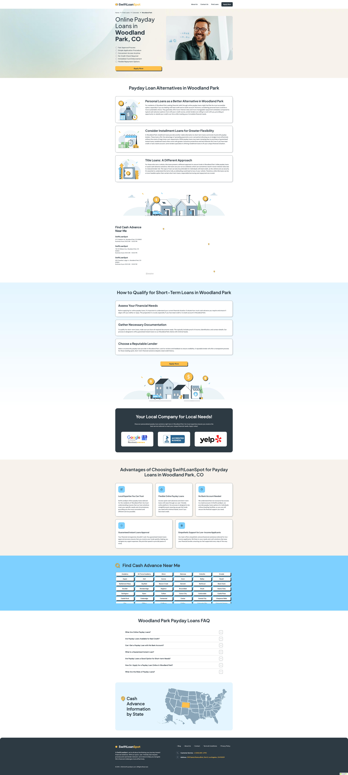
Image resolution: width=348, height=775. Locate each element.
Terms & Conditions (210, 746)
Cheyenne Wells (221, 598)
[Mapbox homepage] (150, 274)
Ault (144, 579)
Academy (125, 574)
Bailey (202, 579)
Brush (202, 589)
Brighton (163, 589)
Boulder (125, 589)
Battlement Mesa (125, 584)
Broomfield (183, 589)
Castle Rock (125, 598)
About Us (194, 4)
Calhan (163, 594)
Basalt (221, 579)
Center (183, 598)
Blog (179, 746)
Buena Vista (222, 589)
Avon (183, 579)
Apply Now (227, 4)
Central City (202, 598)
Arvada (221, 574)
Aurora (163, 579)
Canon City (183, 594)
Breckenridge (144, 589)
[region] (189, 250)
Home (117, 13)
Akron (164, 574)
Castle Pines (222, 594)
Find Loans (214, 4)
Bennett (183, 584)
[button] (209, 244)
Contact (197, 746)
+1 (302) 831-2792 (200, 753)
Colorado (135, 13)
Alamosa (183, 574)
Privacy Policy (225, 746)
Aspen (125, 579)
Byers (144, 594)
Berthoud (202, 584)
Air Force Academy (144, 574)
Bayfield (144, 584)
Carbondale (202, 594)
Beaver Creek (163, 584)
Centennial (163, 598)
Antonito (202, 574)
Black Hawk (221, 584)
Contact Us (204, 4)
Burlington (125, 594)
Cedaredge (144, 598)
